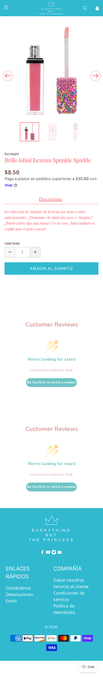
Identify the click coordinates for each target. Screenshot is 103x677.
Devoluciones (19, 594)
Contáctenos (18, 588)
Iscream (12, 153)
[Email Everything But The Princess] (59, 553)
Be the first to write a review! (51, 382)
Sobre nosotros (68, 580)
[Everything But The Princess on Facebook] (42, 553)
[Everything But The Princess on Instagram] (54, 553)
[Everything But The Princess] (51, 8)
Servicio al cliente (71, 586)
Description (50, 199)
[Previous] (8, 76)
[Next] (95, 76)
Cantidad (12, 244)
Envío (11, 601)
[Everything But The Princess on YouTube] (48, 553)
